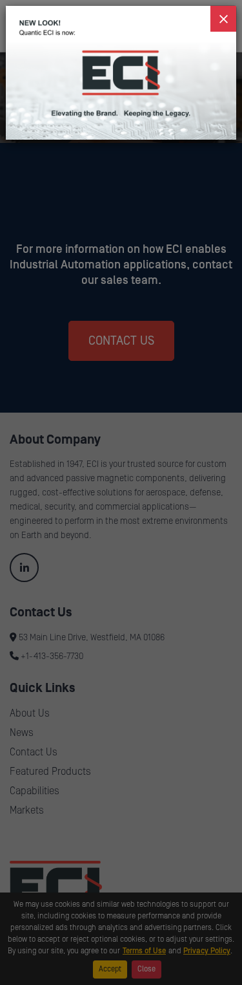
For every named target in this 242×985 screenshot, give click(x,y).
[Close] (223, 19)
